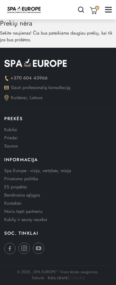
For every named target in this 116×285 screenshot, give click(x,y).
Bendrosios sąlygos (22, 195)
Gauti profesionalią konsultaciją (40, 87)
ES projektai (15, 187)
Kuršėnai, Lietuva (27, 97)
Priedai (10, 137)
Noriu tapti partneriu (23, 211)
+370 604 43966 (29, 78)
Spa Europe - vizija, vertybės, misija (37, 170)
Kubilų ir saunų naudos (25, 219)
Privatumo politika (21, 178)
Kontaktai (12, 203)
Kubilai (10, 129)
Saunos (11, 146)
